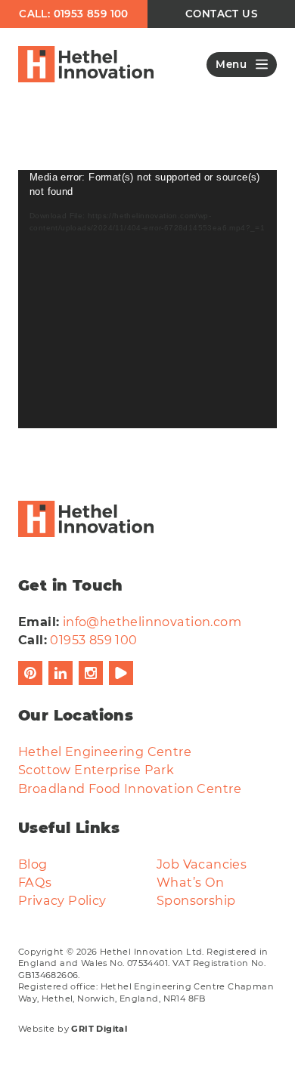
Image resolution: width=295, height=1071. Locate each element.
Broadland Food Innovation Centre (129, 788)
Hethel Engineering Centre (104, 751)
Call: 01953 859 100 (74, 14)
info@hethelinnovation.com (152, 621)
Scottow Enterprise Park (96, 769)
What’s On (191, 882)
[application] (147, 299)
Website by (72, 1028)
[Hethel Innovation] (86, 64)
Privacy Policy (62, 900)
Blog (33, 864)
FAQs (35, 882)
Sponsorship (196, 900)
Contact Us (221, 14)
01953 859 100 (93, 639)
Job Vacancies (202, 864)
